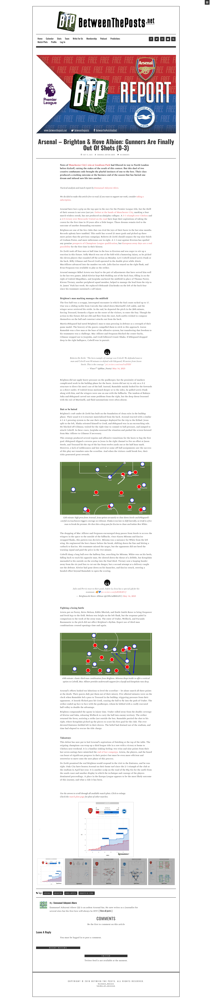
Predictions (115, 38)
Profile (54, 42)
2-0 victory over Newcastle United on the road (84, 219)
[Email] (168, 39)
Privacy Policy (106, 983)
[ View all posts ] (105, 910)
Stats (59, 38)
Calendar (50, 38)
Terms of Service (106, 986)
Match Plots (43, 42)
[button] (40, 829)
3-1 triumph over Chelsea (135, 215)
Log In (62, 42)
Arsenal (47, 893)
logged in (77, 937)
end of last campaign (107, 752)
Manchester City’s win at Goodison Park (89, 165)
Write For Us (78, 38)
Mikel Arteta (71, 893)
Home (40, 38)
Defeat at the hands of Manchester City (114, 212)
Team (67, 38)
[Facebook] (151, 39)
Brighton (58, 893)
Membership (91, 38)
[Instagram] (162, 39)
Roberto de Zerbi (86, 893)
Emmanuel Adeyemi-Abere (106, 155)
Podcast (103, 38)
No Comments (124, 155)
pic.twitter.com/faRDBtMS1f (113, 591)
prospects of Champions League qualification (95, 243)
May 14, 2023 (118, 368)
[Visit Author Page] (43, 904)
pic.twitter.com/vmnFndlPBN (118, 364)
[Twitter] (156, 39)
